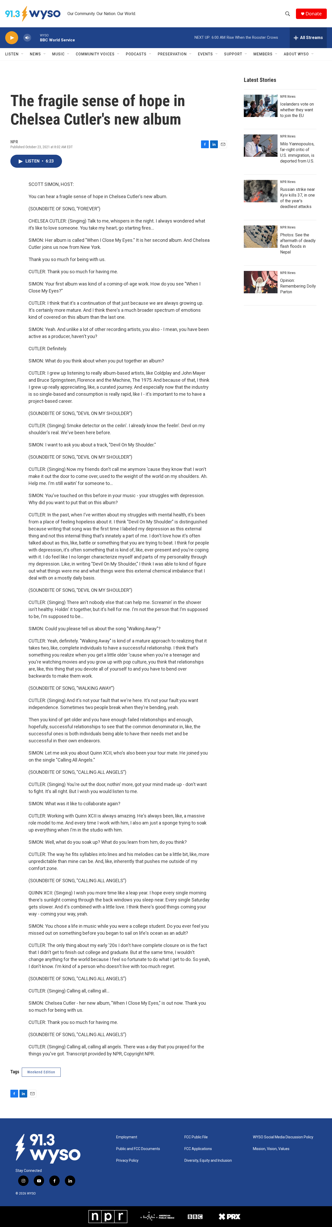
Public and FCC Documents (138, 1149)
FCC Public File (196, 1137)
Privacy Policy (127, 1161)
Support (233, 54)
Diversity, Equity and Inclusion (208, 1161)
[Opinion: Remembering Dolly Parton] (261, 282)
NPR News (287, 96)
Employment (126, 1137)
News (35, 54)
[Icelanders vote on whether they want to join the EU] (261, 106)
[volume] (27, 38)
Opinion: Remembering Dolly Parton (298, 286)
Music (58, 54)
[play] (12, 38)
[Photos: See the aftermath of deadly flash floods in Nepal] (261, 236)
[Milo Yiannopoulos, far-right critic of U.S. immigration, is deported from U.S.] (261, 145)
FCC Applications (198, 1149)
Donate (314, 13)
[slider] (35, 37)
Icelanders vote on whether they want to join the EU (297, 110)
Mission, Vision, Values (271, 1149)
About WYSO (296, 54)
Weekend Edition (41, 1072)
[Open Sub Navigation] (22, 54)
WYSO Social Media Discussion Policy (283, 1137)
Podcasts (136, 54)
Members (263, 54)
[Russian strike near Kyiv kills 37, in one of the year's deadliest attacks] (261, 191)
